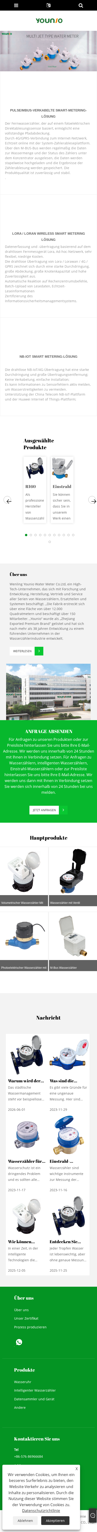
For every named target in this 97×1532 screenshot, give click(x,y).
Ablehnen (25, 1520)
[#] (48, 692)
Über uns (21, 1310)
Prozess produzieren (30, 1327)
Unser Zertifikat (26, 1318)
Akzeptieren (55, 1520)
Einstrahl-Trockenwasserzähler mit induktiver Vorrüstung (62, 487)
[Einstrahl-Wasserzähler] (48, 50)
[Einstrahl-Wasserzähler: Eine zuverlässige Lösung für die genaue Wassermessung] (68, 1135)
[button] (7, 500)
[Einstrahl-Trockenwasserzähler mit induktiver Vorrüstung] (62, 468)
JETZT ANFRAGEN (44, 810)
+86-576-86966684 (28, 1456)
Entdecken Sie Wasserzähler (63, 1244)
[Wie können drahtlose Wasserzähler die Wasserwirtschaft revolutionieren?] (27, 1215)
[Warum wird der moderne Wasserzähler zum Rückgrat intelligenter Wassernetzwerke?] (27, 1054)
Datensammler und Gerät (34, 1399)
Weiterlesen (22, 651)
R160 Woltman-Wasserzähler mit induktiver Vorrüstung (34, 487)
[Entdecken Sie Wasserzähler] (68, 1215)
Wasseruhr (22, 1382)
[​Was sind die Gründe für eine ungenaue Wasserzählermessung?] (68, 1054)
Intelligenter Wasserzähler (35, 1390)
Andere (20, 1407)
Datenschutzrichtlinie (41, 1510)
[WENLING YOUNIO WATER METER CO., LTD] (49, 20)
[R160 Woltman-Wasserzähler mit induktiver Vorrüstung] (35, 468)
